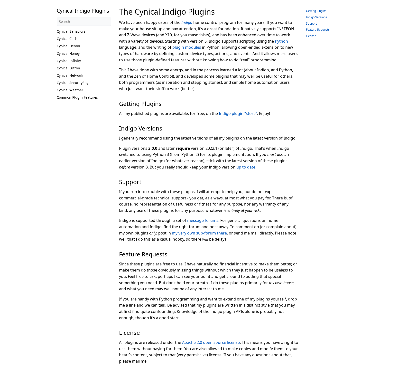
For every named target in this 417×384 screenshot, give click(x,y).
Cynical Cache (68, 38)
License (311, 36)
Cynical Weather (70, 90)
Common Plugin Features (77, 97)
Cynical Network (70, 75)
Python (281, 41)
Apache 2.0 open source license (211, 342)
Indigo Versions (316, 17)
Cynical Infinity (69, 60)
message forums (202, 220)
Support (311, 23)
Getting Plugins (316, 11)
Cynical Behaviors (71, 31)
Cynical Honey (68, 53)
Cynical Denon (68, 46)
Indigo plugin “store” (238, 113)
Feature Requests (318, 30)
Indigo (186, 22)
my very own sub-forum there (199, 233)
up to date (245, 167)
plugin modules (186, 47)
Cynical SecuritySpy (72, 82)
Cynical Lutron (68, 68)
